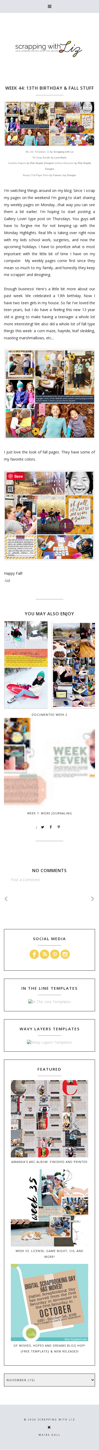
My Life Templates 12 (37, 152)
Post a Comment (25, 879)
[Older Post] (93, 898)
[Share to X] (43, 827)
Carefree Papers (17, 163)
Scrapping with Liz (56, 1419)
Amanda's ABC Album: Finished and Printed (49, 1162)
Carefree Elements (63, 163)
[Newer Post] (6, 898)
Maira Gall (50, 1435)
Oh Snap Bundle (41, 157)
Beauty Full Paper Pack (36, 175)
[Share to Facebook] (51, 827)
